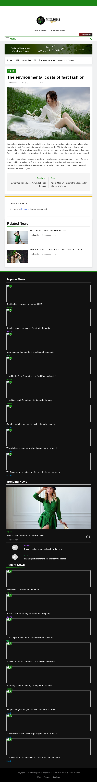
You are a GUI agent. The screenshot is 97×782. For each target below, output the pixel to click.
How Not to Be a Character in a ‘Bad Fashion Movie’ (56, 249)
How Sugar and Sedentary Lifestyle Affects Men (29, 400)
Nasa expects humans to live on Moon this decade (30, 352)
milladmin (13, 82)
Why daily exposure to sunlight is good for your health (31, 448)
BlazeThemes (74, 773)
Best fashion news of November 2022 (48, 230)
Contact (56, 777)
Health (9, 428)
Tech (8, 356)
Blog (39, 777)
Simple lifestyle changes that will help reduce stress (30, 424)
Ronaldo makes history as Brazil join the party (28, 328)
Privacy (47, 777)
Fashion (11, 71)
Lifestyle (9, 404)
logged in (25, 209)
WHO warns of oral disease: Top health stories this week (33, 472)
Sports (9, 332)
